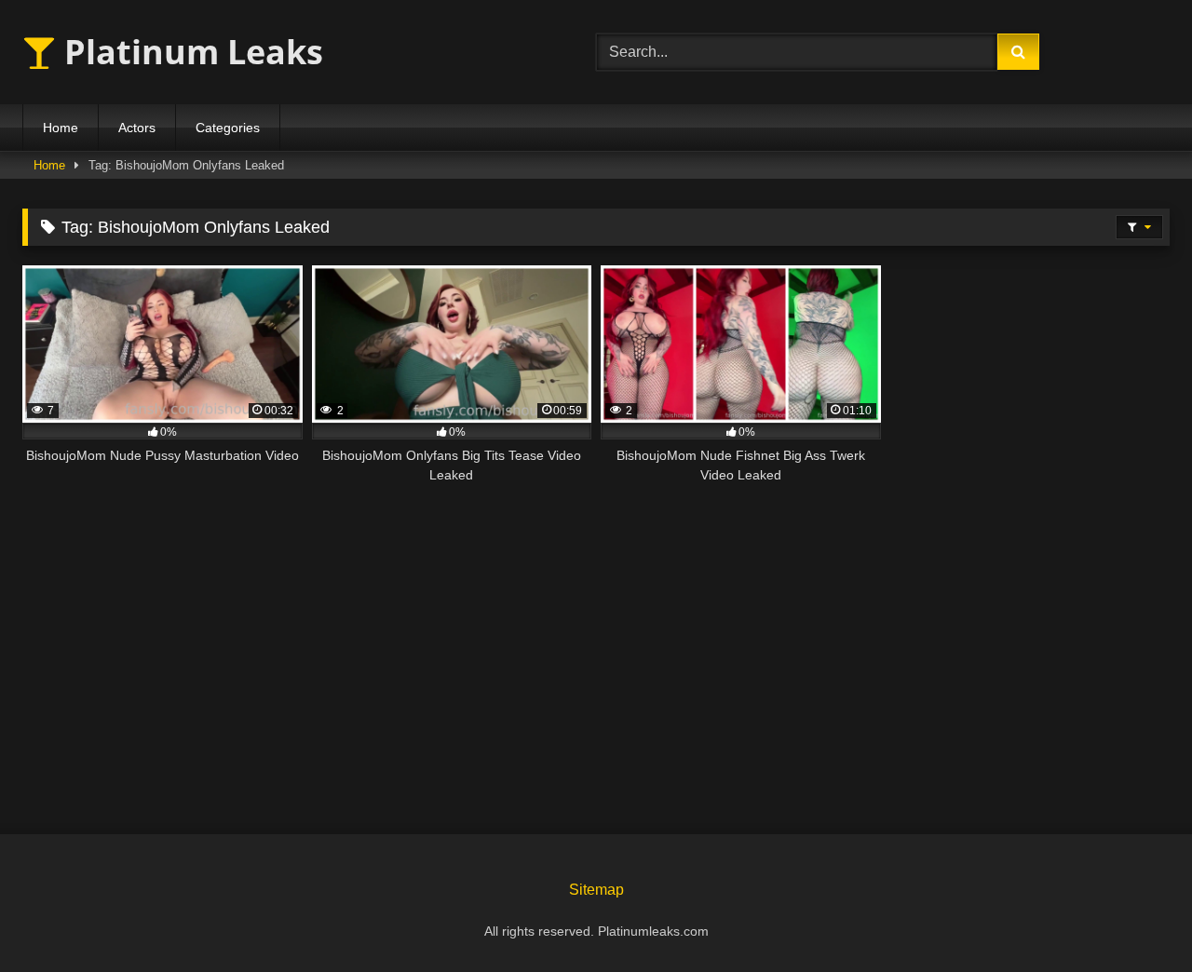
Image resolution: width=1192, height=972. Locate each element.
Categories (228, 127)
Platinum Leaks (189, 51)
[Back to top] (1134, 916)
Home (60, 127)
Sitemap (596, 890)
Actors (137, 127)
